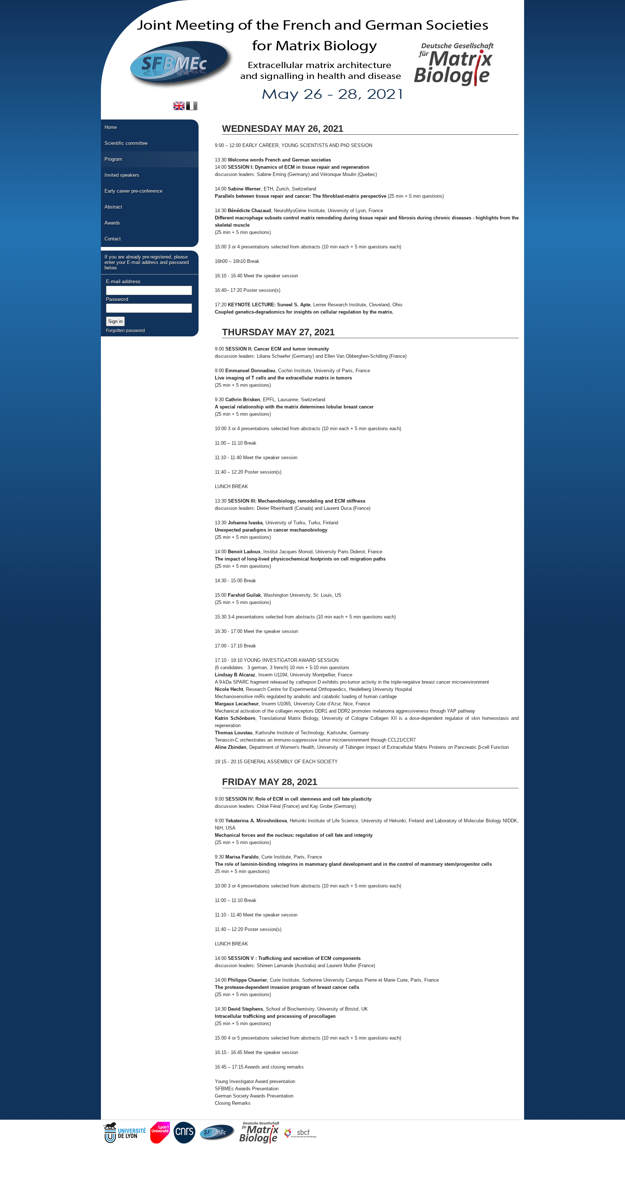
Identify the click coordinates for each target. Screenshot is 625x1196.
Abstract (113, 207)
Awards (112, 223)
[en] (179, 105)
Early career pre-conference (133, 191)
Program (113, 159)
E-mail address (123, 281)
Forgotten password (125, 330)
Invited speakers (122, 175)
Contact (113, 239)
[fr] (191, 105)
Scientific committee (126, 143)
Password (117, 299)
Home (111, 127)
